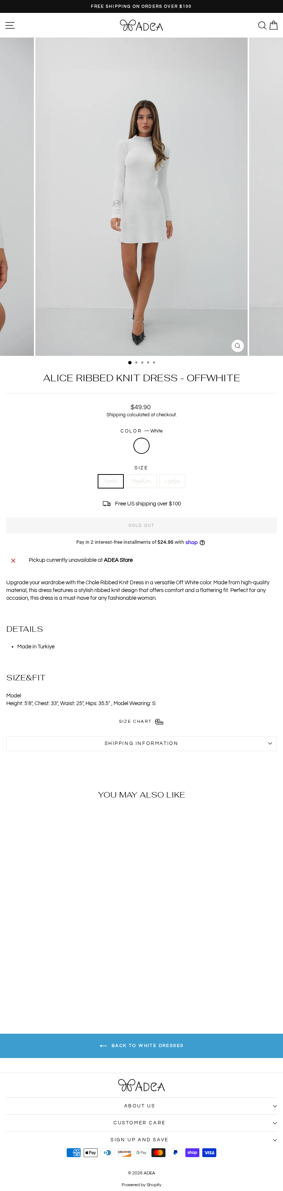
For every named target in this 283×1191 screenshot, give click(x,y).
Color (141, 431)
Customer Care (139, 1122)
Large (172, 481)
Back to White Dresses (147, 1045)
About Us (140, 1105)
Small (111, 481)
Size (141, 467)
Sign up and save (140, 1139)
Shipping (116, 415)
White (141, 445)
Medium (141, 481)
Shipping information (142, 743)
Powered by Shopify (141, 1185)
